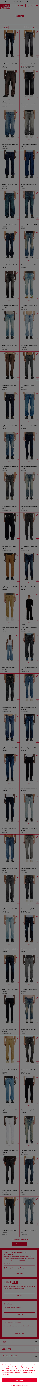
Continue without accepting (19, 1385)
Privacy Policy (26, 1372)
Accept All (19, 1380)
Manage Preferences (8, 1372)
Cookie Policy (6, 1374)
